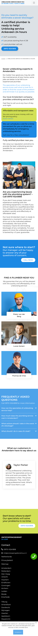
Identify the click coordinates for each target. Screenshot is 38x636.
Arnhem (4, 588)
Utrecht (4, 577)
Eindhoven (5, 583)
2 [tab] (19, 502)
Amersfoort (6, 605)
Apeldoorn (5, 616)
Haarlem (5, 580)
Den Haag (5, 574)
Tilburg (4, 602)
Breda (3, 594)
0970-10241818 (10, 49)
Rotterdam (5, 571)
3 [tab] (22, 502)
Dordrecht (5, 608)
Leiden (4, 591)
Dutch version (8, 119)
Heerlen (4, 613)
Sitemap (4, 564)
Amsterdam (6, 568)
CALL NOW (28, 260)
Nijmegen (5, 610)
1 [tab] (16, 502)
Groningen (5, 586)
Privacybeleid (7, 560)
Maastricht (5, 619)
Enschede (5, 597)
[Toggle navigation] (34, 3)
